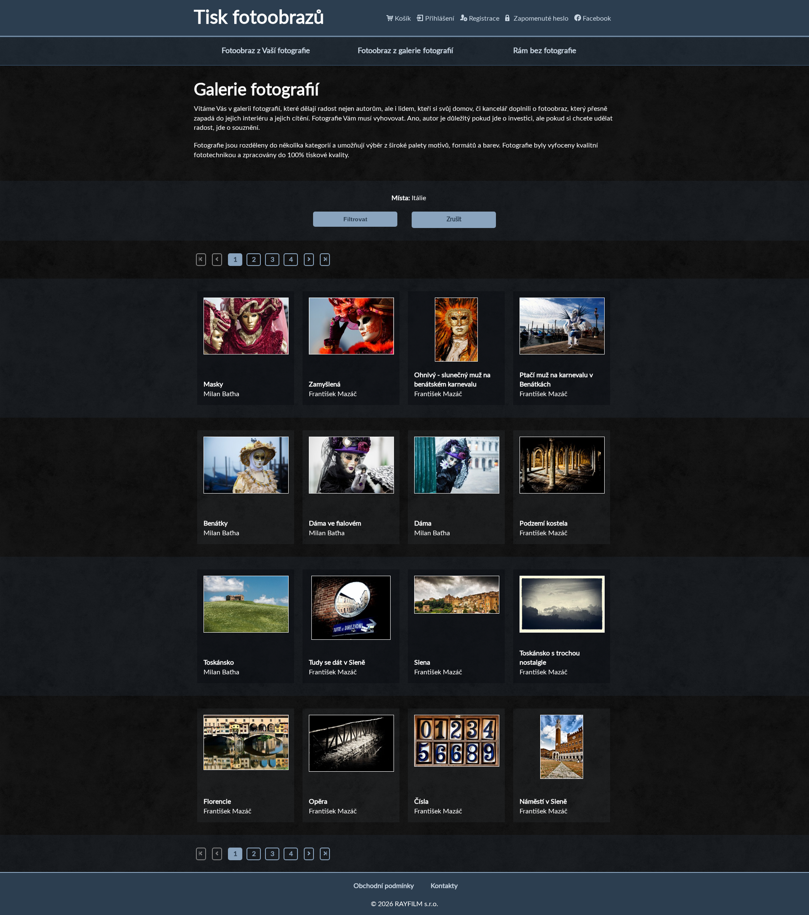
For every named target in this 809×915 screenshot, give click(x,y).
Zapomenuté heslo (540, 18)
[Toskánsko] (246, 606)
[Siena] (456, 596)
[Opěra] (351, 745)
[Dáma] (456, 466)
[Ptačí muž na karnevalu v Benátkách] (562, 327)
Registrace (483, 18)
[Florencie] (246, 744)
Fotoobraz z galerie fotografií (405, 51)
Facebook (596, 18)
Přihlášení (438, 18)
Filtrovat (355, 219)
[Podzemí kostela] (562, 466)
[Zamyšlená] (351, 327)
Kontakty (444, 886)
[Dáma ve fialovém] (351, 466)
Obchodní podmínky (384, 886)
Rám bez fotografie (544, 51)
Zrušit (454, 220)
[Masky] (246, 327)
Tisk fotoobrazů (259, 17)
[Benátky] (246, 466)
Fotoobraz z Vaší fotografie (266, 51)
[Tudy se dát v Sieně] (351, 609)
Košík (402, 18)
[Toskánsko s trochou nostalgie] (562, 606)
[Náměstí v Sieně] (562, 748)
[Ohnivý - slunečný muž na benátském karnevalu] (456, 331)
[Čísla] (456, 742)
